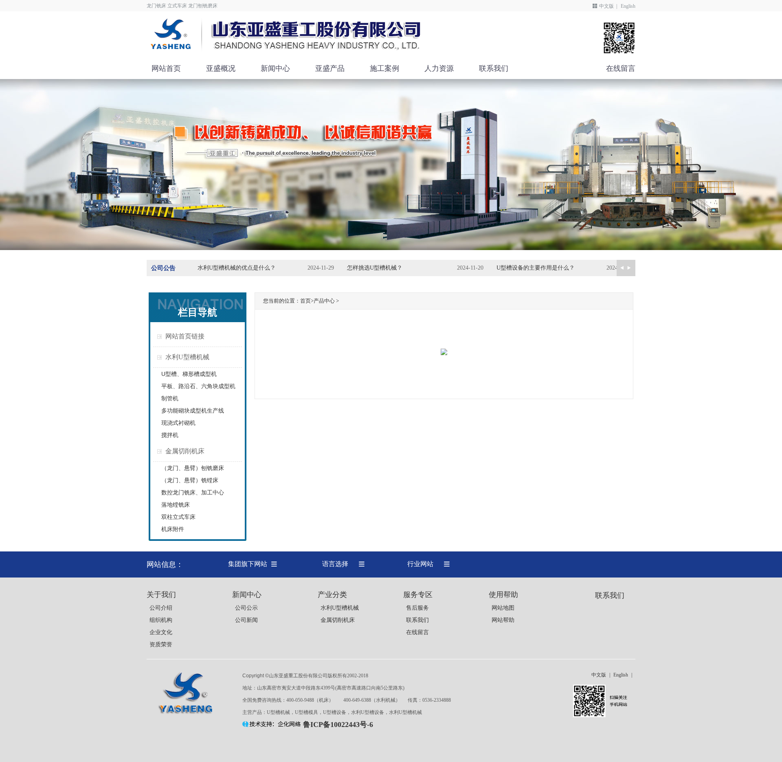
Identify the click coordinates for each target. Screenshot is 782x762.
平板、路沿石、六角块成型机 (198, 386)
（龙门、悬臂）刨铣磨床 (192, 468)
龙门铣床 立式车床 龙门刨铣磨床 (182, 6)
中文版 (606, 6)
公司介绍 (160, 608)
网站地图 (503, 608)
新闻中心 (275, 68)
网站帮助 (503, 620)
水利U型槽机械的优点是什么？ (237, 268)
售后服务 (417, 608)
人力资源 (439, 68)
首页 (305, 301)
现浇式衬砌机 (178, 422)
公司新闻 (246, 620)
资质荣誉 (160, 644)
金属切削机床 (184, 451)
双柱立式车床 (178, 517)
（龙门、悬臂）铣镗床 (189, 480)
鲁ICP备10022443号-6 (338, 724)
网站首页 (166, 68)
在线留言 (620, 68)
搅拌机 (169, 435)
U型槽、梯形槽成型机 (189, 374)
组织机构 (160, 620)
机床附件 (172, 529)
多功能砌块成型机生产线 (192, 410)
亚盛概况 (220, 68)
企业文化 (160, 632)
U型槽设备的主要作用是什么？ (535, 268)
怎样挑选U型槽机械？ (374, 268)
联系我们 (493, 68)
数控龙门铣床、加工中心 (192, 492)
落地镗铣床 (175, 504)
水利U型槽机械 (187, 357)
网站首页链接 (184, 336)
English (628, 6)
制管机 (169, 398)
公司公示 (246, 608)
